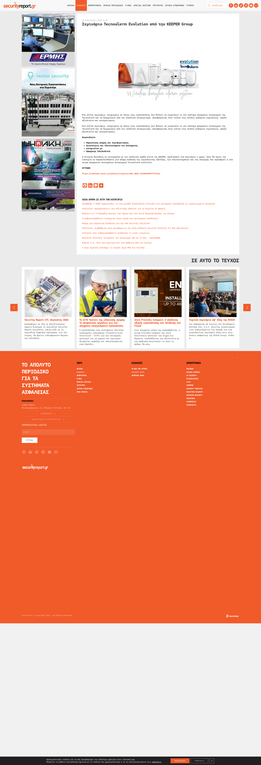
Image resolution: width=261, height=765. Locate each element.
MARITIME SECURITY (194, 392)
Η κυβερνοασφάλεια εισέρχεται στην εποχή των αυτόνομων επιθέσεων (120, 218)
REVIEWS (189, 368)
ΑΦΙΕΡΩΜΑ (190, 398)
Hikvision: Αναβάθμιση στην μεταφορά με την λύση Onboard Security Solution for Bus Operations (135, 228)
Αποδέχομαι (180, 760)
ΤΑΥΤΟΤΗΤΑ (158, 5)
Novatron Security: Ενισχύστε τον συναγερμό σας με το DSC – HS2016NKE (121, 237)
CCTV (188, 382)
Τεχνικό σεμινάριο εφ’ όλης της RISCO (212, 320)
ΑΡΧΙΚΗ (70, 5)
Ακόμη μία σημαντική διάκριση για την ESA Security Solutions (116, 223)
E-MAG (128, 5)
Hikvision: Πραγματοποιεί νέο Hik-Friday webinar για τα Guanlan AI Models (123, 208)
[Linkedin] (236, 5)
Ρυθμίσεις (199, 760)
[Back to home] (20, 5)
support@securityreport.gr (46, 419)
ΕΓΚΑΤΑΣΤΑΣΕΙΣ (192, 378)
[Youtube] (251, 5)
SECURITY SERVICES (194, 388)
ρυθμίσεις (156, 762)
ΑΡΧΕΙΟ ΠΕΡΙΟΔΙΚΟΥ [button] (113, 5)
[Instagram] (246, 5)
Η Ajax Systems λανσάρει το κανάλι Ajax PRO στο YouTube (113, 247)
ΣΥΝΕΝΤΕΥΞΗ (191, 401)
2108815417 (46, 413)
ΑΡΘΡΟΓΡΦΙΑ (82, 375)
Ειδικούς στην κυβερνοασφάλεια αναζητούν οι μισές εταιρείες (116, 233)
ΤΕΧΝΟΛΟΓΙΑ (191, 405)
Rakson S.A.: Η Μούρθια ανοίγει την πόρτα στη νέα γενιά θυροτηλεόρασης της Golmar (128, 213)
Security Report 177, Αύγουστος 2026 (46, 320)
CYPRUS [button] (190, 5)
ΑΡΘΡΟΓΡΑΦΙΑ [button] (94, 5)
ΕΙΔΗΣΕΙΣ (80, 372)
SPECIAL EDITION (142, 5)
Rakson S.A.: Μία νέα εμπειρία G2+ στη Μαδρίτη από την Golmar (117, 242)
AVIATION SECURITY (194, 395)
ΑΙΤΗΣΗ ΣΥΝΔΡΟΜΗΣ (174, 5)
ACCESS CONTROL (193, 372)
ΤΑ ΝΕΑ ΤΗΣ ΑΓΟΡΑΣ (139, 368)
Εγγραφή (29, 440)
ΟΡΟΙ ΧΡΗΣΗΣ (82, 392)
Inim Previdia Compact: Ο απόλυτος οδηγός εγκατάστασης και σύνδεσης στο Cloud (157, 323)
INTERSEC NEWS (138, 375)
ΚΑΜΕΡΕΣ (190, 385)
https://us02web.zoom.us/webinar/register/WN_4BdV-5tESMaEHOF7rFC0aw (121, 173)
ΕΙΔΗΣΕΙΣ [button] (81, 5)
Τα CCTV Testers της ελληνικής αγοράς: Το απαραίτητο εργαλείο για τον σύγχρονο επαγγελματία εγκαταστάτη (102, 323)
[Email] (56, 452)
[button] (14, 307)
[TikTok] (241, 5)
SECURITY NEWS (138, 372)
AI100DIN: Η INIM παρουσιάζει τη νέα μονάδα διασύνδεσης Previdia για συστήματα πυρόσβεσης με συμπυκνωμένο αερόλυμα (148, 203)
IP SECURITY (191, 375)
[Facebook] (231, 5)
